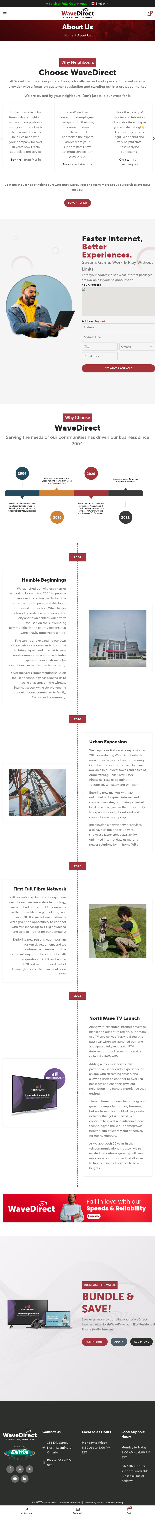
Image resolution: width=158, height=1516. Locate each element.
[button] (154, 138)
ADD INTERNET (95, 1341)
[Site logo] (77, 13)
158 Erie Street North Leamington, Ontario (60, 1447)
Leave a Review (77, 202)
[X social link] (20, 1469)
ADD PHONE (141, 1341)
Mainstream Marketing (110, 1502)
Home (68, 35)
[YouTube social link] (15, 1479)
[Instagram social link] (29, 1469)
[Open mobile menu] (5, 13)
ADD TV (119, 1341)
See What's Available (118, 368)
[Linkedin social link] (25, 1479)
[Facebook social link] (10, 1469)
